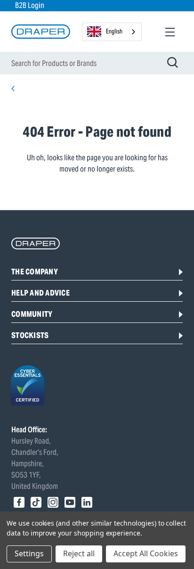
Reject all (79, 553)
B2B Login (29, 5)
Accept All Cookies (145, 553)
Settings (29, 553)
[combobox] (112, 32)
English (114, 31)
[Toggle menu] (170, 32)
